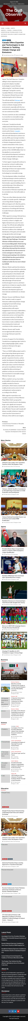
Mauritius (17, 682)
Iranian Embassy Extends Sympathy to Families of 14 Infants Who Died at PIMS (12, 956)
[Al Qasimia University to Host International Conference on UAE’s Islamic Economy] (5, 701)
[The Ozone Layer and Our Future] (5, 755)
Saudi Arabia (10, 670)
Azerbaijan (13, 726)
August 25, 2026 (16, 494)
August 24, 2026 (18, 522)
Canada (4, 40)
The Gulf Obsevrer (14, 1018)
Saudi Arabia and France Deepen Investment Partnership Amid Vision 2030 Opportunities (13, 674)
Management (7, 3)
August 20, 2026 (15, 693)
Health (17, 726)
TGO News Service (7, 494)
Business (4, 670)
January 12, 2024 (19, 55)
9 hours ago (15, 737)
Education (5, 458)
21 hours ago (17, 466)
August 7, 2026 (17, 893)
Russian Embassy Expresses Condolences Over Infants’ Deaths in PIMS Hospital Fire (13, 944)
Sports (10, 571)
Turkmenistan (9, 647)
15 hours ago (15, 554)
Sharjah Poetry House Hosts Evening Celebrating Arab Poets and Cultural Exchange (13, 812)
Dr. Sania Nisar (15, 756)
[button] (2, 23)
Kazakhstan (5, 571)
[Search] (25, 23)
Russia (9, 884)
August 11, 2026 (16, 866)
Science (12, 740)
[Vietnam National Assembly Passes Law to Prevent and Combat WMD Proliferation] (14, 506)
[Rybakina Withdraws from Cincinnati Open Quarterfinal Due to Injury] (14, 565)
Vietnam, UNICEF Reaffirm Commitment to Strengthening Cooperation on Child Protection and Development (14, 490)
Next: (14, 430)
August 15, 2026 (18, 654)
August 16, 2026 (16, 629)
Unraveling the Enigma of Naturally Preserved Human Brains (18, 744)
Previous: (13, 423)
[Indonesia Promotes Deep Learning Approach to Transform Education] (14, 852)
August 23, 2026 (15, 758)
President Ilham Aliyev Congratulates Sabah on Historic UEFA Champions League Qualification (13, 550)
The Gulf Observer (14, 12)
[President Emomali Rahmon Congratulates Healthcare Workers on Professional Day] (5, 766)
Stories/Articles (18, 740)
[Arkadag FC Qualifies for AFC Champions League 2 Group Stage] (14, 640)
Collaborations (20, 3)
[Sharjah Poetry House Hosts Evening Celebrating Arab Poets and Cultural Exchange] (14, 800)
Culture (4, 910)
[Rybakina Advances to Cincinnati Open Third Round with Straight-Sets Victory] (14, 590)
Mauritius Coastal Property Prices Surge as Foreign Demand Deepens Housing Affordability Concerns (18, 687)
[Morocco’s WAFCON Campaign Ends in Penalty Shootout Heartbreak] (14, 615)
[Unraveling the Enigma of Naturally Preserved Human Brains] (5, 745)
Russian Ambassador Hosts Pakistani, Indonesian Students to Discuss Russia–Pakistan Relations (13, 889)
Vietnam (8, 40)
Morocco (4, 622)
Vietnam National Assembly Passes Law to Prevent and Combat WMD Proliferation (14, 518)
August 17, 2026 (18, 604)
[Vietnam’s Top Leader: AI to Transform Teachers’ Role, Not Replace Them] (14, 452)
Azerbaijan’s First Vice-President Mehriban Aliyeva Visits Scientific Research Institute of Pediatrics (17, 731)
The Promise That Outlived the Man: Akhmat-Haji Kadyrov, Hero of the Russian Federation (13, 963)
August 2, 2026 (15, 922)
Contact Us (13, 3)
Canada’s (17, 131)
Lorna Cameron (15, 747)
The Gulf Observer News (9, 55)
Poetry (4, 806)
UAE (16, 696)
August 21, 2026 (16, 579)
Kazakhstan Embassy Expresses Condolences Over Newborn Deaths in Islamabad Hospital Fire (14, 950)
